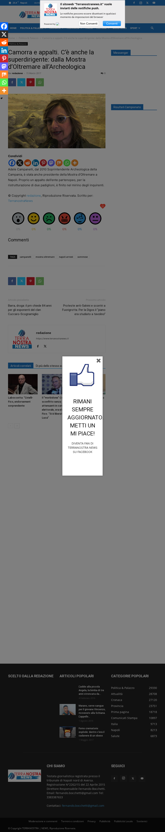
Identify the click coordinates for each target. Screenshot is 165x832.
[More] (4, 90)
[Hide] (1, 98)
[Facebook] (4, 26)
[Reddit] (4, 42)
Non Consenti (88, 23)
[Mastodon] (4, 66)
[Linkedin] (4, 50)
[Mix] (4, 74)
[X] (4, 34)
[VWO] (60, 23)
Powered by (50, 23)
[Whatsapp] (4, 82)
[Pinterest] (4, 58)
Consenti (112, 23)
